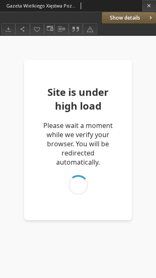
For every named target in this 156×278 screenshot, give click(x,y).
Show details (125, 17)
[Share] (22, 29)
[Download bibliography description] (61, 29)
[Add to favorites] (37, 29)
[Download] (8, 29)
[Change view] (49, 29)
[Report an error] (90, 29)
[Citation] (76, 29)
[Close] (149, 5)
